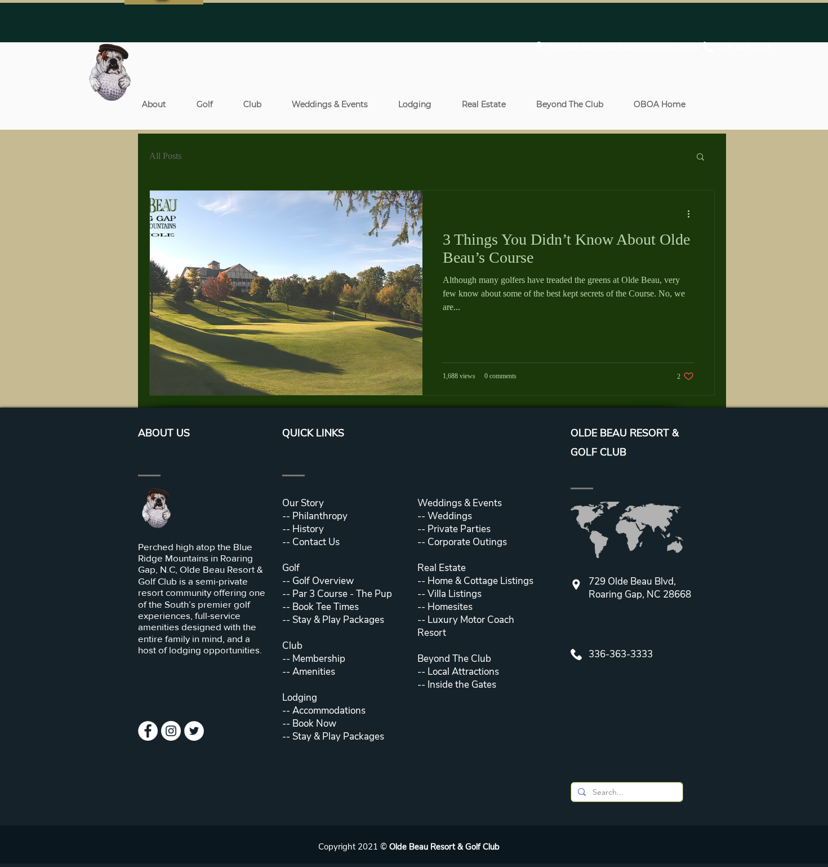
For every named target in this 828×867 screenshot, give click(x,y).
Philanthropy (320, 516)
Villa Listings (453, 593)
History (308, 529)
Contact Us (316, 542)
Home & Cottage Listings (480, 580)
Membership (317, 658)
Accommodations (329, 710)
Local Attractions (462, 671)
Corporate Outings (467, 542)
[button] (153, 104)
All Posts (165, 156)
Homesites (449, 606)
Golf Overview (323, 580)
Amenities (312, 671)
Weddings (450, 516)
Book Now (314, 723)
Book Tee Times (324, 606)
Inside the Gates (462, 684)
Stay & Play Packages (337, 619)
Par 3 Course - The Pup (341, 593)
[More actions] (692, 213)
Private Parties (459, 529)
